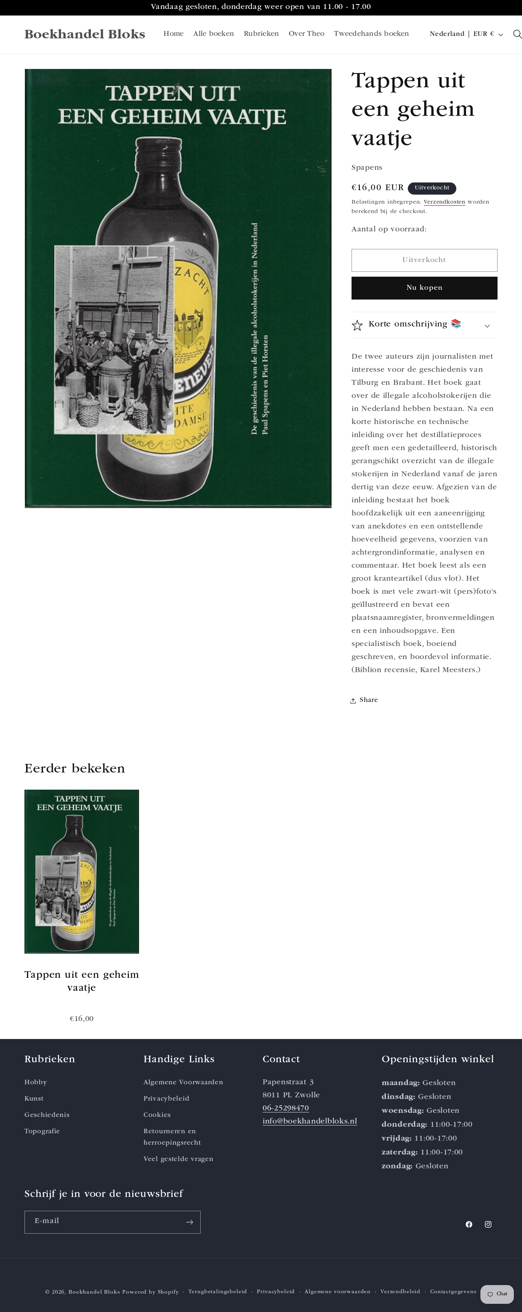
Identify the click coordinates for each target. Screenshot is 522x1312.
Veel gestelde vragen (178, 1159)
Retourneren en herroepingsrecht (172, 1137)
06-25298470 (286, 1109)
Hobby (35, 1082)
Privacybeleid (166, 1099)
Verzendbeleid (400, 1292)
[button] (425, 325)
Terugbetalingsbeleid (217, 1292)
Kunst (34, 1099)
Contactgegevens (453, 1292)
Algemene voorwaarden (338, 1292)
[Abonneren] (189, 1222)
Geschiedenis (47, 1115)
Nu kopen (425, 288)
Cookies (157, 1115)
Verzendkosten (444, 202)
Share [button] (369, 700)
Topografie (42, 1131)
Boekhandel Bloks (94, 1292)
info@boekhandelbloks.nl (310, 1122)
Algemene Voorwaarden (183, 1082)
